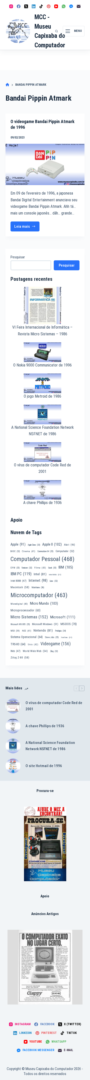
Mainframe (38, 587)
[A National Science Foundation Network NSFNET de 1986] (13, 745)
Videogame (55, 643)
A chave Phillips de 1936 (42, 502)
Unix (33, 644)
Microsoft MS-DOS (20, 624)
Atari (69, 544)
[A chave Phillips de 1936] (13, 726)
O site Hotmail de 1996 (44, 766)
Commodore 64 (45, 551)
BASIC (15, 551)
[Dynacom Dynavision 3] (45, 844)
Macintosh (19, 587)
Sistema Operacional (26, 637)
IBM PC (21, 574)
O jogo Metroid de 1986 (42, 396)
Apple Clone (34, 545)
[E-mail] (78, 6)
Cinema (28, 551)
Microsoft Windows (45, 624)
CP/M (15, 568)
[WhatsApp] (64, 6)
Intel (40, 574)
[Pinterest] (48, 6)
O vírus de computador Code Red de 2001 (54, 706)
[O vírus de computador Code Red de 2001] (13, 706)
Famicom (27, 568)
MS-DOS (68, 624)
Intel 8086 (55, 575)
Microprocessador (25, 610)
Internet (38, 580)
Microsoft (62, 617)
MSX (15, 630)
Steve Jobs (51, 637)
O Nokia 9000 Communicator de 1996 (42, 365)
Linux (54, 581)
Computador (65, 551)
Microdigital (19, 603)
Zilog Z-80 (19, 657)
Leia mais (27, 227)
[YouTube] (56, 6)
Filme (40, 567)
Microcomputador (39, 595)
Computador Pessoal (42, 559)
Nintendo (43, 630)
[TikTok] (41, 6)
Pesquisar (17, 257)
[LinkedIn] (34, 6)
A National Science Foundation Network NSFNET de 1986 (50, 745)
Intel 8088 (18, 580)
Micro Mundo (44, 603)
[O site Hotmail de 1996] (13, 765)
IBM (65, 567)
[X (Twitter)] (26, 6)
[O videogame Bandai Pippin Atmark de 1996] (45, 164)
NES (26, 630)
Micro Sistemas (29, 616)
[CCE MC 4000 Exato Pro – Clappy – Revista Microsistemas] (45, 967)
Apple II (52, 544)
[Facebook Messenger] (71, 6)
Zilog (54, 651)
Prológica (60, 631)
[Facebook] (18, 6)
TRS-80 (18, 644)
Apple (18, 544)
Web (15, 651)
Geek (52, 568)
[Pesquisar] (56, 31)
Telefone (66, 637)
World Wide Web (35, 651)
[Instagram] (11, 6)
